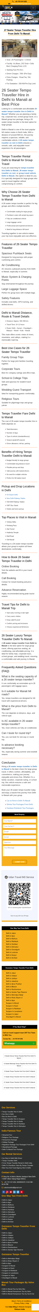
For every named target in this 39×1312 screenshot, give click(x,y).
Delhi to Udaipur (11, 976)
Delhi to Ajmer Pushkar (14, 984)
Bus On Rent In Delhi (9, 1116)
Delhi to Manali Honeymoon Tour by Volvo (16, 1291)
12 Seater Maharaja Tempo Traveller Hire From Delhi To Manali (20, 1065)
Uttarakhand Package (9, 1147)
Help (27, 1303)
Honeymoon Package (9, 1140)
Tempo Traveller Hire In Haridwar (13, 1124)
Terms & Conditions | (24, 1301)
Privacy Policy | (19, 1303)
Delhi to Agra (10, 936)
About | (14, 1301)
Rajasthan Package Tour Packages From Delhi (18, 1144)
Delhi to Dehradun (12, 947)
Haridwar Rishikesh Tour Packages (20, 808)
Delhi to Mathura (11, 938)
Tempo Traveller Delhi (9, 1160)
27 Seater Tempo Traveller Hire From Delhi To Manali (19, 1088)
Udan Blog (13, 1307)
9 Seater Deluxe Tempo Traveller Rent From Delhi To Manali (20, 1057)
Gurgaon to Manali (12, 1003)
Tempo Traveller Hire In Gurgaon (13, 1119)
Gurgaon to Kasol (12, 1006)
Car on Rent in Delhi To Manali (19, 801)
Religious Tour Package (10, 1137)
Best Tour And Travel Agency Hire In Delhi (16, 1168)
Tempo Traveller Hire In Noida (12, 1121)
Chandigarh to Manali (13, 1017)
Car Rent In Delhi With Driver (12, 1158)
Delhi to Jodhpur (11, 978)
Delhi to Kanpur (11, 955)
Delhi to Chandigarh (13, 949)
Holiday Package (8, 1142)
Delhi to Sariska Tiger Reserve (16, 992)
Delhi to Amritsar (11, 958)
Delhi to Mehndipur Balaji (14, 995)
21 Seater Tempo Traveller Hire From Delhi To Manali (19, 1082)
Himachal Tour (7, 1135)
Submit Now (19, 862)
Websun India (19, 1309)
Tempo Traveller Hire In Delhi (12, 1112)
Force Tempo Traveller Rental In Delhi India (17, 1163)
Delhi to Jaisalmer (12, 981)
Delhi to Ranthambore (13, 989)
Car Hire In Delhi (8, 1114)
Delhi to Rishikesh (12, 941)
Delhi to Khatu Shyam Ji (14, 997)
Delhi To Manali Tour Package (12, 1149)
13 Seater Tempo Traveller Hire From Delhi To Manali (19, 1071)
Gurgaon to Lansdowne (14, 1011)
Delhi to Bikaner (11, 986)
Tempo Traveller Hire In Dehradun (14, 1126)
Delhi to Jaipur (11, 933)
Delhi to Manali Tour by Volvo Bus (13, 1289)
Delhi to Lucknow (12, 952)
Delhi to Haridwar (12, 944)
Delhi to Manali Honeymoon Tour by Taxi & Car (18, 1294)
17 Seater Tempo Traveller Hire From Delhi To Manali (19, 1077)
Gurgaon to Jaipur (12, 1014)
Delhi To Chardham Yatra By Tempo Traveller (17, 1165)
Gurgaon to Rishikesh (13, 1008)
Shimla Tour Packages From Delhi (20, 804)
